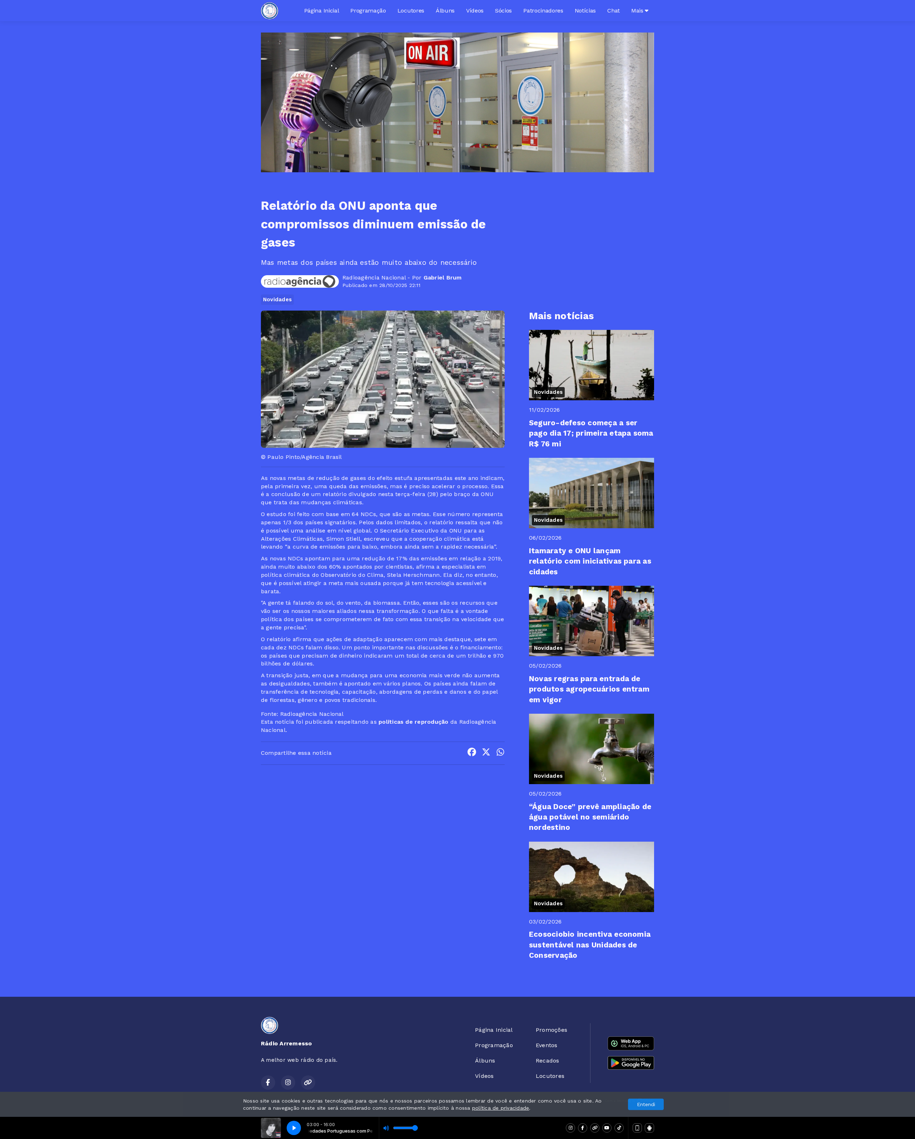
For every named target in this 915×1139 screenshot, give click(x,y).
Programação (368, 10)
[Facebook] (582, 1128)
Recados (547, 1060)
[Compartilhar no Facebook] (472, 753)
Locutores (410, 10)
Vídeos (475, 10)
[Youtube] (607, 1128)
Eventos (547, 1045)
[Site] (594, 1128)
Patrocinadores (543, 10)
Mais (638, 10)
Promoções (551, 1029)
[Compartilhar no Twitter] (486, 753)
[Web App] (637, 1128)
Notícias (585, 10)
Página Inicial (321, 10)
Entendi (646, 1104)
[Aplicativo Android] (649, 1128)
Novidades (277, 299)
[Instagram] (570, 1128)
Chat (613, 10)
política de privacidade (500, 1108)
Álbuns (445, 10)
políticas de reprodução (414, 721)
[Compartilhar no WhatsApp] (500, 753)
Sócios (503, 10)
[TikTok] (619, 1128)
